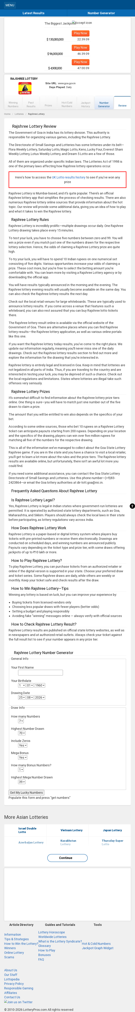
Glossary (44, 946)
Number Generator (101, 13)
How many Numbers (25, 716)
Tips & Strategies (16, 939)
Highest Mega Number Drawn (32, 777)
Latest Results (33, 13)
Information (12, 934)
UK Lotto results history (68, 177)
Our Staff (10, 975)
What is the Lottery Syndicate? (60, 941)
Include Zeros (20, 741)
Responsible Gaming (18, 988)
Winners (10, 948)
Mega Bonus (20, 753)
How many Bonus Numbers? (31, 765)
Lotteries (19, 114)
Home (7, 114)
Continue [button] (65, 858)
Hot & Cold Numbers (96, 943)
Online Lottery (14, 952)
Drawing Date (20, 693)
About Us (10, 970)
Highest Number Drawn (27, 729)
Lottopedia (12, 979)
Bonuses (44, 955)
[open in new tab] (18, 1002)
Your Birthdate (21, 681)
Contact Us (12, 997)
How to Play (46, 950)
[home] (71, 5)
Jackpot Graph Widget (97, 948)
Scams (9, 957)
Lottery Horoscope (51, 932)
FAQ (41, 959)
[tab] (13, 102)
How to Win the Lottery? (21, 943)
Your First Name (22, 667)
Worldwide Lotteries (52, 937)
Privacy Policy (14, 984)
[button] (129, 4)
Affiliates (10, 993)
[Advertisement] (67, 894)
